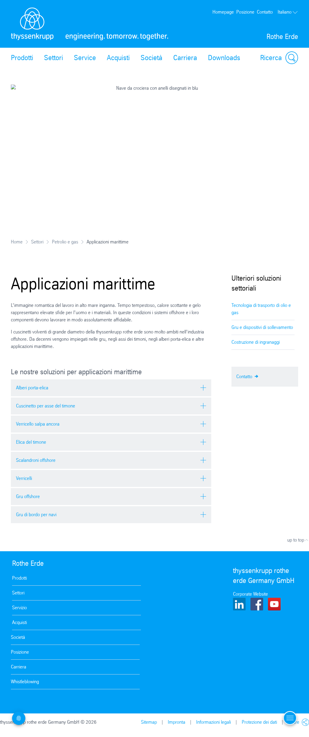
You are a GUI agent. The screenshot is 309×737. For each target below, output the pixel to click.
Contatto (265, 12)
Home (17, 242)
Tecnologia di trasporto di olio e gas (261, 308)
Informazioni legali (213, 722)
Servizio (19, 607)
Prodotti (22, 57)
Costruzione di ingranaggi (255, 342)
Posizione (245, 12)
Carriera (185, 57)
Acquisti (118, 57)
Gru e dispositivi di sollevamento (262, 327)
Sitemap (149, 722)
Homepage (223, 12)
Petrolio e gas (65, 242)
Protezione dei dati (259, 722)
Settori (53, 57)
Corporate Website (250, 594)
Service (85, 57)
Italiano (284, 12)
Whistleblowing (25, 681)
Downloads (224, 57)
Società (151, 57)
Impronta (176, 722)
